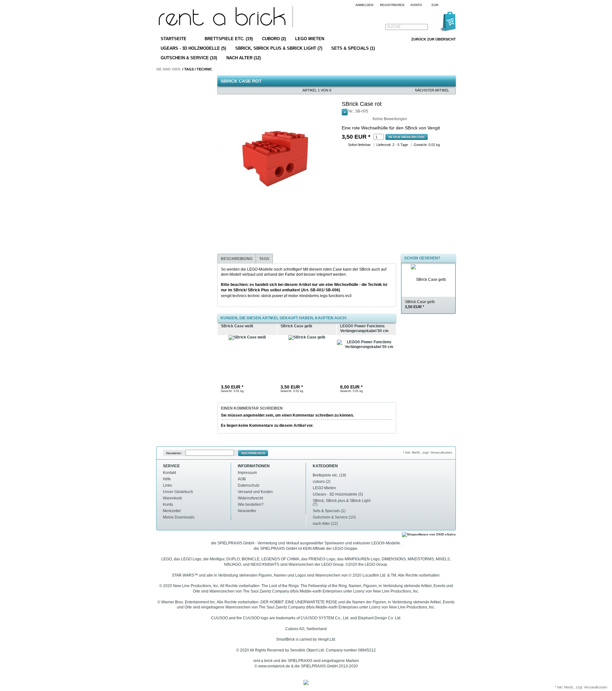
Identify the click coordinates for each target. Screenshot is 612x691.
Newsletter (173, 453)
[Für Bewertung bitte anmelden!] (344, 117)
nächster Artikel (432, 90)
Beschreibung (236, 259)
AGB (242, 479)
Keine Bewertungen (390, 119)
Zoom (223, 107)
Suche (394, 27)
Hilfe (167, 479)
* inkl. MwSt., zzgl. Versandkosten (427, 452)
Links (167, 485)
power (277, 296)
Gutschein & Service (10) (189, 57)
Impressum (247, 472)
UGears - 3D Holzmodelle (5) (193, 48)
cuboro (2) (274, 38)
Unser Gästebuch (178, 492)
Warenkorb (172, 498)
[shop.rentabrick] (224, 17)
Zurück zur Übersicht (433, 39)
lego (324, 296)
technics (239, 296)
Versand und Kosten (255, 492)
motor (293, 296)
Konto (168, 504)
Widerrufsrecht (250, 498)
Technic (204, 69)
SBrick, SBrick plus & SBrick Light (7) (278, 48)
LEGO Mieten (309, 38)
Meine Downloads (178, 517)
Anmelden (364, 5)
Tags (189, 69)
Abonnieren (253, 453)
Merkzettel (172, 511)
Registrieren (392, 5)
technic (254, 296)
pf (285, 296)
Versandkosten (595, 687)
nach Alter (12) (243, 57)
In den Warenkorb (407, 137)
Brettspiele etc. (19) (229, 38)
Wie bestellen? (251, 504)
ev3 (348, 296)
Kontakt (169, 472)
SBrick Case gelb (420, 304)
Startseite (173, 38)
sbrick (266, 296)
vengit (226, 296)
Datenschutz (248, 485)
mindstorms (309, 296)
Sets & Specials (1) (353, 48)
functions (336, 296)
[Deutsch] (452, 5)
